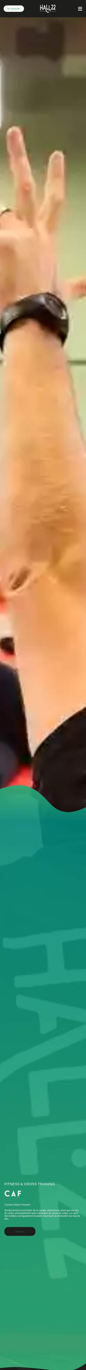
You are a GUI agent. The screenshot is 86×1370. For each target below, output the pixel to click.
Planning (19, 1231)
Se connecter (13, 8)
